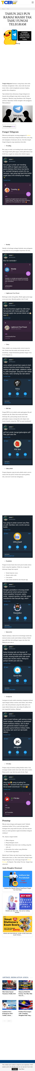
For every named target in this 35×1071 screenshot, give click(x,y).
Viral (4, 981)
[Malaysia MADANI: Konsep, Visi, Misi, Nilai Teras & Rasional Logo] (26, 985)
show (13, 126)
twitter (28, 135)
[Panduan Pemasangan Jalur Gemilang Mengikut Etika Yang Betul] (26, 1005)
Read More (21, 1069)
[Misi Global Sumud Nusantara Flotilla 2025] (9, 985)
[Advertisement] (17, 64)
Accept (15, 1069)
